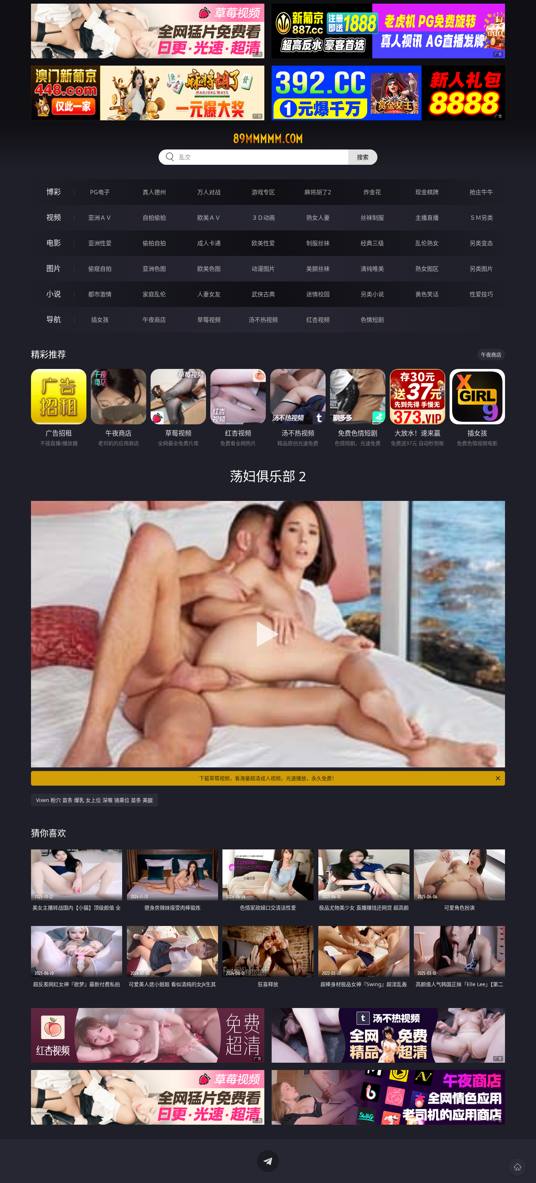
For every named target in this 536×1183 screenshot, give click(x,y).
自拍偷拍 (154, 218)
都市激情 (100, 294)
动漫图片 (263, 269)
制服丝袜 (318, 243)
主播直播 (427, 218)
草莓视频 (209, 320)
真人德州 (154, 192)
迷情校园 (318, 294)
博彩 (53, 192)
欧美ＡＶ (209, 218)
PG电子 (100, 192)
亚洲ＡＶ (100, 218)
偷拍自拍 (154, 243)
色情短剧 (372, 320)
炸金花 (372, 192)
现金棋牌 (427, 192)
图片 (53, 268)
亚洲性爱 (100, 243)
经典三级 (372, 243)
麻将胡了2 (317, 192)
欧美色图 (209, 269)
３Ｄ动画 (263, 218)
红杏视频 (318, 320)
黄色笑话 (427, 294)
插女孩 (100, 320)
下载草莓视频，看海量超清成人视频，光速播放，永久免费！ (268, 778)
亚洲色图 (154, 269)
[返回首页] (517, 1167)
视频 (53, 217)
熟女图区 (427, 269)
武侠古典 (263, 294)
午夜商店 (154, 320)
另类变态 (481, 243)
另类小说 (372, 294)
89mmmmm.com (268, 138)
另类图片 (481, 269)
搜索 (363, 157)
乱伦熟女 (427, 243)
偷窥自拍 (100, 269)
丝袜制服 (372, 218)
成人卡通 (209, 243)
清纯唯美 (372, 269)
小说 (53, 294)
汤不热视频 (263, 320)
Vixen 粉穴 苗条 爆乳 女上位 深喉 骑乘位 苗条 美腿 (94, 800)
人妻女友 (209, 294)
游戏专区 (263, 192)
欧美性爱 (263, 243)
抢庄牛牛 (481, 192)
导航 (53, 319)
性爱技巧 (481, 294)
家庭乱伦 (154, 294)
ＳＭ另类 (481, 218)
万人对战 (209, 192)
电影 (53, 243)
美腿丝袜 (318, 269)
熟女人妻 (318, 218)
